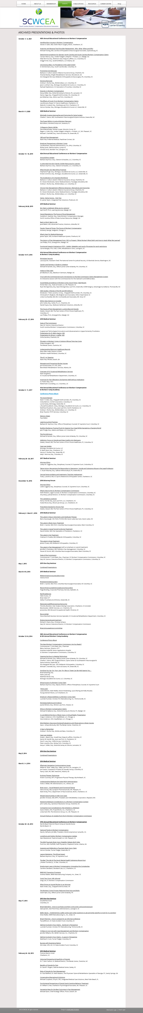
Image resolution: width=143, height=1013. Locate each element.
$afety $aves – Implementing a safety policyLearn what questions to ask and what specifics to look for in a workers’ (78, 913)
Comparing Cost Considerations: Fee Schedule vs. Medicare (59, 808)
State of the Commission (48, 555)
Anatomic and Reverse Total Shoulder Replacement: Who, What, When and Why (66, 49)
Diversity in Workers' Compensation (52, 91)
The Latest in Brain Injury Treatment (52, 523)
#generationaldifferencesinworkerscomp (53, 604)
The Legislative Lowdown (48, 499)
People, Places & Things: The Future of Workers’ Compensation (60, 228)
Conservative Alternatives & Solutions (52, 977)
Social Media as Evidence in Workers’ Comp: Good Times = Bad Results (63, 283)
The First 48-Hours (46, 434)
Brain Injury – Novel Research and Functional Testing (57, 788)
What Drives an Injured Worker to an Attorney (55, 884)
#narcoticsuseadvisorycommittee (51, 628)
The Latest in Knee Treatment (50, 541)
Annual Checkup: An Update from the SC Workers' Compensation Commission (66, 816)
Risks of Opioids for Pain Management (52, 971)
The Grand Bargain (46, 398)
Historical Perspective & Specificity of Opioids (55, 959)
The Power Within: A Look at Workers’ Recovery (55, 121)
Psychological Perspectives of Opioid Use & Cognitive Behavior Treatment (64, 983)
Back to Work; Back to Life (48, 222)
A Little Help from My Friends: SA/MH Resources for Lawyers (60, 164)
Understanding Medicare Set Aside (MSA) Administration (58, 782)
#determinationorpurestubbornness (52, 576)
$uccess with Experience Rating (50, 943)
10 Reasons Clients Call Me (49, 127)
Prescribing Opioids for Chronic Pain (52, 507)
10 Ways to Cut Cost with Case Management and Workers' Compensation (64, 931)
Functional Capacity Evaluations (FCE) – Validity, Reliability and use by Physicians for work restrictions (73, 246)
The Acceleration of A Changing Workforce (54, 178)
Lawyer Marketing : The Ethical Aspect (52, 854)
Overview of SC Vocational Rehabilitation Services (56, 372)
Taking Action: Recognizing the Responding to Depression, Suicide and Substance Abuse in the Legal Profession (76, 468)
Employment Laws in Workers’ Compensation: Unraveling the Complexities (65, 866)
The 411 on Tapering (46, 357)
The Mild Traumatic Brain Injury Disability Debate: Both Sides (60, 842)
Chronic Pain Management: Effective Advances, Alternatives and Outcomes (65, 188)
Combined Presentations (48, 567)
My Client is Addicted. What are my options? (54, 208)
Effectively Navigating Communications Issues (55, 765)
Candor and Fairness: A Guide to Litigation (54, 265)
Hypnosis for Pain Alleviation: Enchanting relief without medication (62, 380)
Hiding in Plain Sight (46, 271)
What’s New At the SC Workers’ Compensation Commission (59, 491)
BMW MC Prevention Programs (50, 872)
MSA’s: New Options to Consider (50, 301)
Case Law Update (46, 446)
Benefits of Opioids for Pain (49, 965)
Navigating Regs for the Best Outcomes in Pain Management (60, 989)
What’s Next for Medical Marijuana (51, 234)
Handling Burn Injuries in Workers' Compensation (56, 42)
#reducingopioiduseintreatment (50, 620)
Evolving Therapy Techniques (49, 775)
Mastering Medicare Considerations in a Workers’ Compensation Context (64, 802)
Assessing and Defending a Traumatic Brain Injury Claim (58, 848)
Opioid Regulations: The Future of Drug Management (57, 214)
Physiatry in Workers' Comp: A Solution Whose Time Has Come (61, 341)
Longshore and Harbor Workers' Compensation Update (58, 836)
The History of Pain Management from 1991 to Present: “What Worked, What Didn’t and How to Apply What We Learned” (80, 240)
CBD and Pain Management (49, 137)
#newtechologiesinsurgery (49, 582)
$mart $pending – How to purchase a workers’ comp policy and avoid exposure (66, 907)
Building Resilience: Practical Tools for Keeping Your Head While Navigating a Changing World (70, 428)
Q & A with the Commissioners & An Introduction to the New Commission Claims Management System (74, 277)
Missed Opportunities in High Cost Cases (53, 796)
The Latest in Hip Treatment (49, 535)
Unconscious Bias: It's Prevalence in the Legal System (57, 65)
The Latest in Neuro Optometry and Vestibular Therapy (58, 517)
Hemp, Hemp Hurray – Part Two (50, 198)
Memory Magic (45, 416)
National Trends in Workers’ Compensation (54, 830)
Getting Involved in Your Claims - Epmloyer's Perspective (59, 925)
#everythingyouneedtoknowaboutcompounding (56, 588)
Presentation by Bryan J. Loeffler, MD (52, 335)
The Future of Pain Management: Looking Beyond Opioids (59, 309)
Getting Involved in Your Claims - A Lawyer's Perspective (58, 937)
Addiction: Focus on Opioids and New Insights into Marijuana (60, 440)
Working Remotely (46, 81)
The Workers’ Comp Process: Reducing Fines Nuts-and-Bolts (60, 891)
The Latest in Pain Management (50, 547)
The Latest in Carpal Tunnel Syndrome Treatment (56, 529)
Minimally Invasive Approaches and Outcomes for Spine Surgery (61, 115)
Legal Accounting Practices (49, 422)
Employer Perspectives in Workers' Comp (53, 143)
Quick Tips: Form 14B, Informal (50, 878)
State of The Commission (48, 323)
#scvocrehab (44, 614)
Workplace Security (46, 258)
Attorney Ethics (45, 462)
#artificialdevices (45, 594)
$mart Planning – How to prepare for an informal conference (60, 919)
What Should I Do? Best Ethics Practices (53, 170)
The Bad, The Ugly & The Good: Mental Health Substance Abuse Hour (63, 860)
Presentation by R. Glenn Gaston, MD (52, 333)
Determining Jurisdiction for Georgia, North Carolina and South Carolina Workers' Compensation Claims (74, 55)
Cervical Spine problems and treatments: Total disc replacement (61, 474)
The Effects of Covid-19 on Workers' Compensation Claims (59, 101)
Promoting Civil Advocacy (48, 71)
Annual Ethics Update (47, 158)
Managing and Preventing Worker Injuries (54, 363)
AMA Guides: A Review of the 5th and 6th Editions (56, 291)
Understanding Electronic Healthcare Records (55, 349)
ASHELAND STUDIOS (73, 1009)
